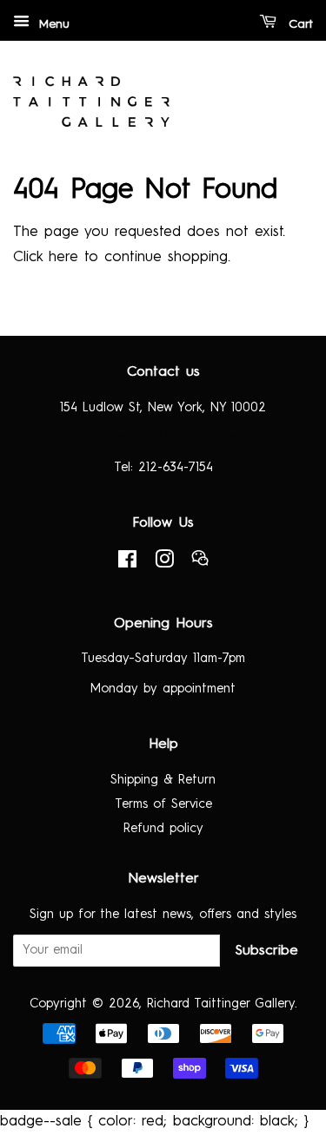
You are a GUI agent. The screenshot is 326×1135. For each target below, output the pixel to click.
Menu (52, 24)
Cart (298, 24)
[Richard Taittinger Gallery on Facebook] (127, 563)
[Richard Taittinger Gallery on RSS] (200, 563)
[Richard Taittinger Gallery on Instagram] (164, 563)
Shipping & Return (163, 780)
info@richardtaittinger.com (163, 437)
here (63, 257)
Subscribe (266, 951)
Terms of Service (163, 804)
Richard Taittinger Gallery (221, 1004)
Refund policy (163, 829)
